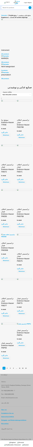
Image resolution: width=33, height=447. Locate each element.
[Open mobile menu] (1, 2)
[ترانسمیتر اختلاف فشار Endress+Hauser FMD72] (8, 151)
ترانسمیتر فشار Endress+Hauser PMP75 (23, 301)
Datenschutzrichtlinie (7, 416)
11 (19, 368)
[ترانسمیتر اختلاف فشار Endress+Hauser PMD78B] (24, 107)
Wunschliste (5, 423)
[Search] (30, 7)
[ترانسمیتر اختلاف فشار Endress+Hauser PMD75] (24, 241)
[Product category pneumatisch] (16, 49)
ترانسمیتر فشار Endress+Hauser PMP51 (23, 332)
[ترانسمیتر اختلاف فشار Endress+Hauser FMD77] (8, 285)
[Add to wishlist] (3, 117)
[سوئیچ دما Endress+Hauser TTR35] (8, 107)
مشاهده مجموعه (7, 92)
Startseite (4, 15)
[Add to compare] (3, 139)
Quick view (8, 139)
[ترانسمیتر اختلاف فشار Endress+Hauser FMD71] (24, 151)
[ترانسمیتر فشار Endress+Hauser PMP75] (24, 285)
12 (22, 368)
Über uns (4, 410)
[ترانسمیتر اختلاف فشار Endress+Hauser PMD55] (8, 196)
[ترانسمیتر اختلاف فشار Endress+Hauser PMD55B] (8, 235)
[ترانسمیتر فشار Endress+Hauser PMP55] (8, 330)
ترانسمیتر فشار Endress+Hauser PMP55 (7, 345)
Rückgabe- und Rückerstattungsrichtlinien (13, 420)
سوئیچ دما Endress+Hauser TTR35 (7, 122)
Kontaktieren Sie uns (7, 413)
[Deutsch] (8, 2)
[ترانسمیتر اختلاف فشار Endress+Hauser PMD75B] (24, 196)
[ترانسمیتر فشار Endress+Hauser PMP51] (24, 324)
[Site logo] (18, 2)
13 (26, 368)
